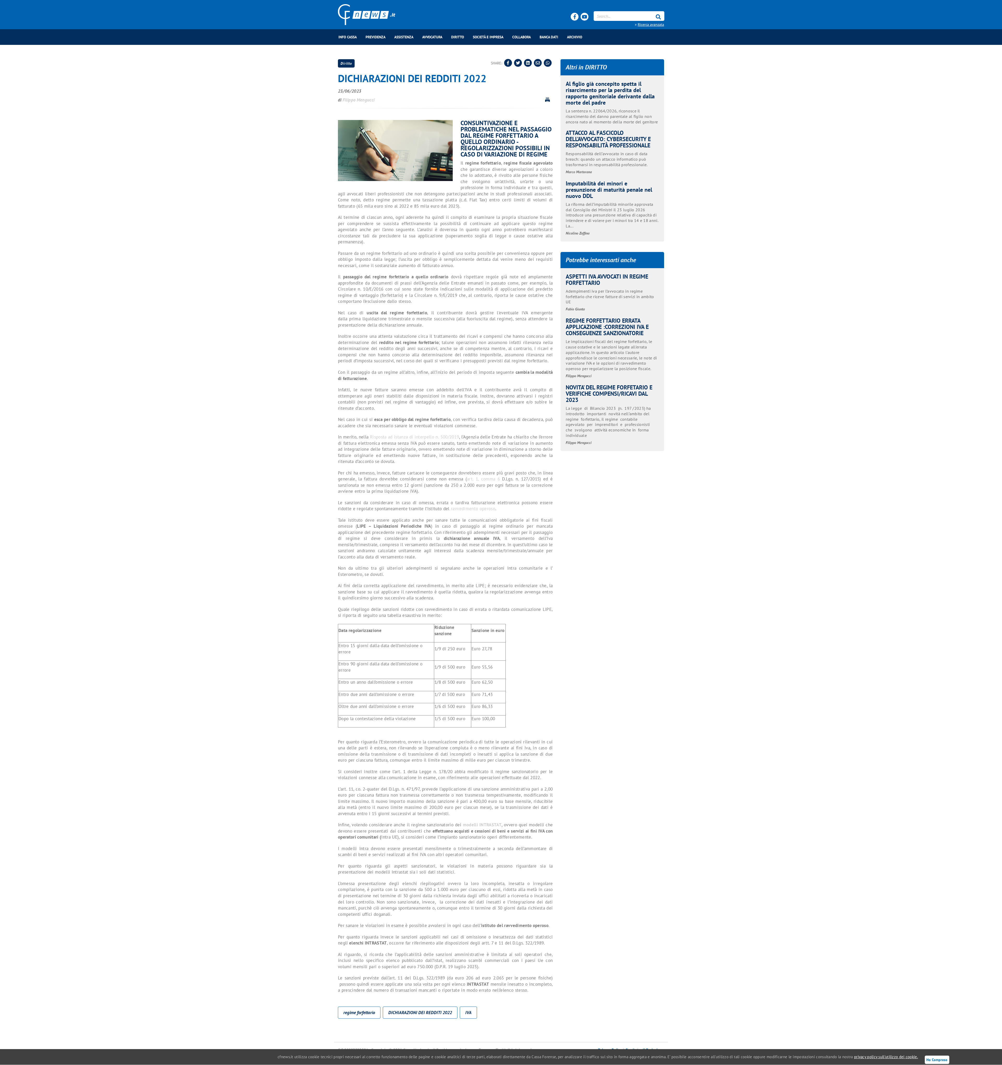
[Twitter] (518, 63)
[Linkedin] (528, 63)
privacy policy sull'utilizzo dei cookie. (886, 1056)
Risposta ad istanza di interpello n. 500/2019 (414, 437)
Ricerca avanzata (651, 24)
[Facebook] (574, 17)
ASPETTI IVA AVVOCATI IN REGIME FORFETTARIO (607, 279)
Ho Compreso (936, 1059)
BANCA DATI (549, 37)
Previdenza (375, 37)
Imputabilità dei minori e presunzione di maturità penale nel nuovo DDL (609, 189)
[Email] (538, 63)
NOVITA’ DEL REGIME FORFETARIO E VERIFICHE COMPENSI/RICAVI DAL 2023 (609, 393)
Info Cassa (347, 37)
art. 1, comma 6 (483, 479)
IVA (468, 1012)
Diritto (457, 37)
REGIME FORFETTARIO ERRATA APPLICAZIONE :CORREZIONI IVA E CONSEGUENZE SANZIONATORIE (607, 327)
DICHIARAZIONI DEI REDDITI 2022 (420, 1012)
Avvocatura (432, 37)
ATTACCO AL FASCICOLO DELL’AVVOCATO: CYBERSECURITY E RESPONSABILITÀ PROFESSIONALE (608, 139)
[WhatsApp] (548, 63)
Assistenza (403, 37)
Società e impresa (488, 37)
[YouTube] (584, 17)
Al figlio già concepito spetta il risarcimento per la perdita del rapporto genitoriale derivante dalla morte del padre (610, 93)
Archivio (574, 37)
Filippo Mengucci (358, 100)
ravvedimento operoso (473, 509)
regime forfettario (359, 1012)
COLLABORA (521, 37)
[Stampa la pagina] (547, 99)
